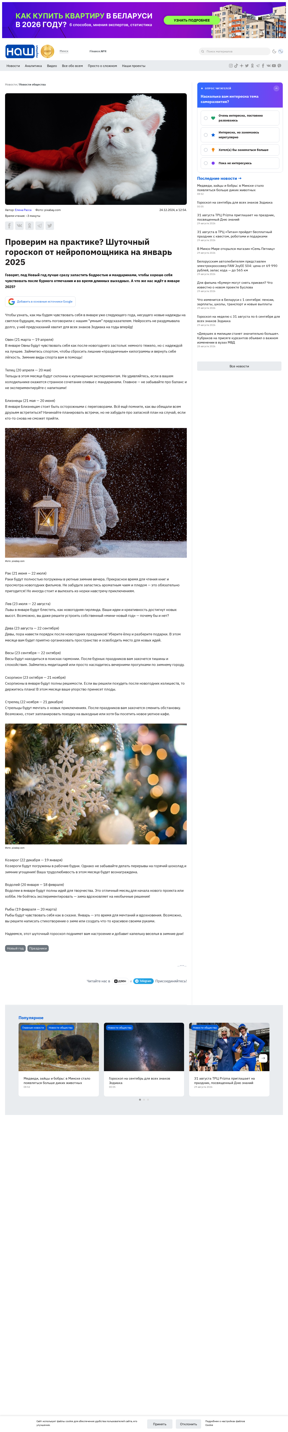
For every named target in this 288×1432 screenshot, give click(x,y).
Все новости (239, 366)
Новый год (15, 948)
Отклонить (188, 1424)
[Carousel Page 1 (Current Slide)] (140, 1100)
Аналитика (33, 66)
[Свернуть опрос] (276, 88)
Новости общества (32, 84)
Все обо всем (72, 66)
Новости (13, 66)
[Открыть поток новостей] (280, 51)
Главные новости (33, 1027)
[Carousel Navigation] (144, 1059)
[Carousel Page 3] (148, 1100)
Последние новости (217, 178)
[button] (274, 51)
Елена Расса (23, 210)
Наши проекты (133, 66)
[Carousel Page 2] (144, 1100)
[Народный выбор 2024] (47, 51)
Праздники (38, 948)
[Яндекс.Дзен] (120, 981)
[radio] (240, 118)
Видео (52, 66)
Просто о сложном (102, 66)
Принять (159, 1424)
